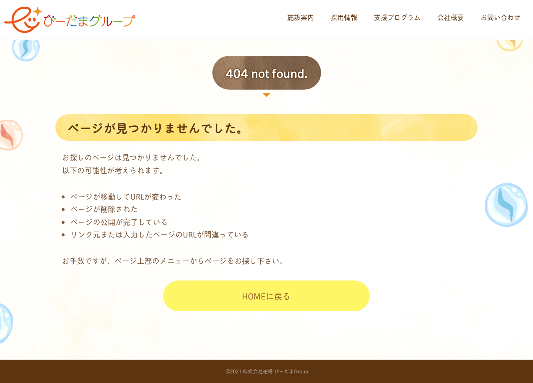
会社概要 (450, 17)
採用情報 (344, 17)
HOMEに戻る (266, 296)
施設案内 (300, 17)
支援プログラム (397, 17)
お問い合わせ (501, 17)
